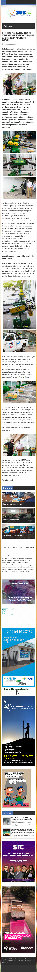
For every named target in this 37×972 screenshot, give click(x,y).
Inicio (20, 547)
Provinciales (22, 44)
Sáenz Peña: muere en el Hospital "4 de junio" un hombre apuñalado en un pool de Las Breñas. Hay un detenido (23, 830)
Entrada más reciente (9, 547)
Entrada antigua (29, 547)
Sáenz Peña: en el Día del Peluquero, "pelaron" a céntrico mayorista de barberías (22, 819)
